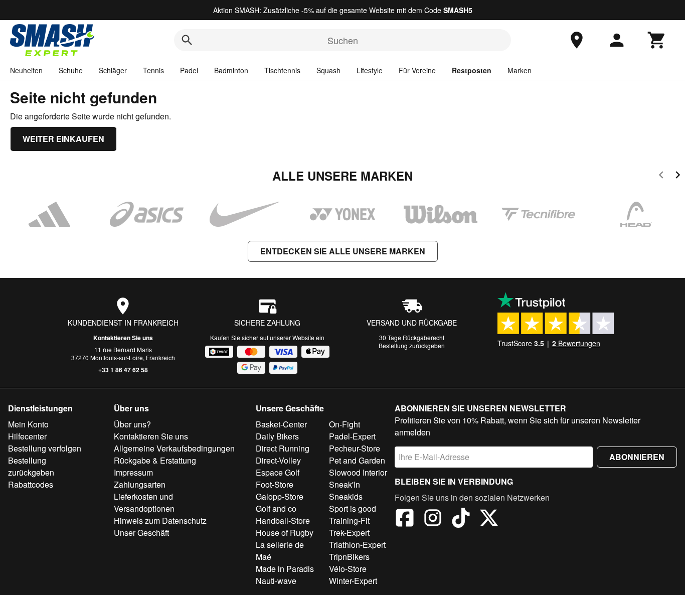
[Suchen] (187, 40)
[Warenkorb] (657, 40)
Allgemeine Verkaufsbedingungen (174, 448)
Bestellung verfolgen (44, 448)
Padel (189, 70)
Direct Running (282, 448)
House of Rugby (284, 532)
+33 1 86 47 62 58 (123, 369)
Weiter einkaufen (63, 138)
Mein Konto (28, 424)
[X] (489, 519)
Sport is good (352, 508)
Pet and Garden (357, 460)
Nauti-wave (276, 580)
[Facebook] (405, 519)
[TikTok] (461, 519)
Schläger (113, 70)
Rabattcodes (30, 484)
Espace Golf (277, 472)
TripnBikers (349, 556)
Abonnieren (636, 457)
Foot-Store (274, 484)
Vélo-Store (348, 568)
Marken (519, 70)
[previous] (661, 176)
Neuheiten (26, 70)
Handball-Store (283, 520)
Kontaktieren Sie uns (123, 338)
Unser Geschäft (141, 532)
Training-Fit (349, 520)
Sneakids (346, 496)
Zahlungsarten (139, 484)
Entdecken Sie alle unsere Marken (342, 251)
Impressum (133, 472)
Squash (328, 70)
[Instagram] (433, 519)
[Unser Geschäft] (577, 40)
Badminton (231, 70)
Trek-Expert (349, 532)
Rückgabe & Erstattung (155, 460)
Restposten (471, 70)
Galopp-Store (279, 496)
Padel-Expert (352, 436)
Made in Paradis (285, 568)
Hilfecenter (27, 436)
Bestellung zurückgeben (412, 345)
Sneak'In (344, 484)
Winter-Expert (353, 580)
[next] (677, 176)
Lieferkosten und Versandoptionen (144, 502)
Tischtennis (282, 70)
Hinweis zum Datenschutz (160, 520)
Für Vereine (417, 70)
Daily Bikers (277, 436)
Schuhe (71, 70)
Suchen (342, 40)
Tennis (153, 70)
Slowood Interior (358, 472)
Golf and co (276, 508)
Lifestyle (370, 70)
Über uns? (132, 424)
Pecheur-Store (354, 448)
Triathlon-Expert (357, 544)
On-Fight (344, 424)
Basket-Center (281, 424)
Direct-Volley (278, 460)
